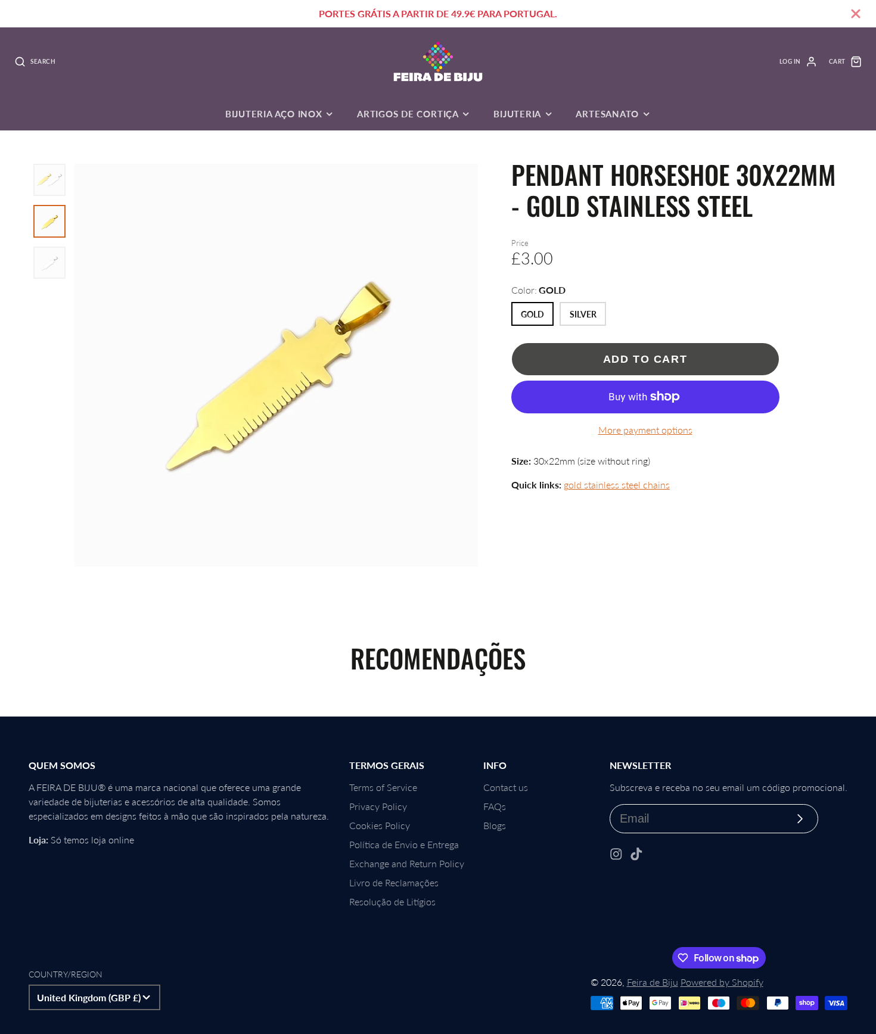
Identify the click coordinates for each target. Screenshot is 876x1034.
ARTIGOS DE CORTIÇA (408, 113)
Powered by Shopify (722, 982)
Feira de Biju (652, 982)
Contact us (505, 787)
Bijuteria (517, 113)
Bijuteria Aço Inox (273, 113)
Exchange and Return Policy (406, 863)
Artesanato (607, 113)
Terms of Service (383, 787)
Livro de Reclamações (394, 882)
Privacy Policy (378, 806)
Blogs (494, 825)
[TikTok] (636, 854)
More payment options (645, 429)
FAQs (494, 806)
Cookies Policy (379, 825)
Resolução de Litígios (392, 901)
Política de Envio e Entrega (404, 844)
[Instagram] (616, 854)
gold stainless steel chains (617, 484)
